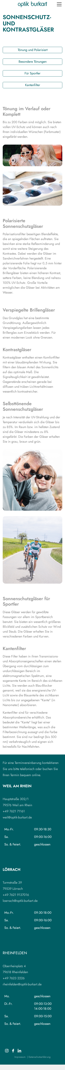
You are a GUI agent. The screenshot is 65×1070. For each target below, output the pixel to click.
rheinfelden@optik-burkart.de (22, 984)
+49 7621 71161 (14, 811)
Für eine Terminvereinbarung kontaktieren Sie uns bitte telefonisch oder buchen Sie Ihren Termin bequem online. (30, 768)
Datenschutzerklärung (40, 1057)
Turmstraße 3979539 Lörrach (13, 885)
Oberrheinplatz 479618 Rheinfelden (15, 969)
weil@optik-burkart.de (17, 817)
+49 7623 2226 (14, 978)
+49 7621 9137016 (16, 894)
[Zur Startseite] (32, 4)
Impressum (20, 1057)
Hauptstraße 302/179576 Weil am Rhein (17, 802)
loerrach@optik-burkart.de (20, 900)
